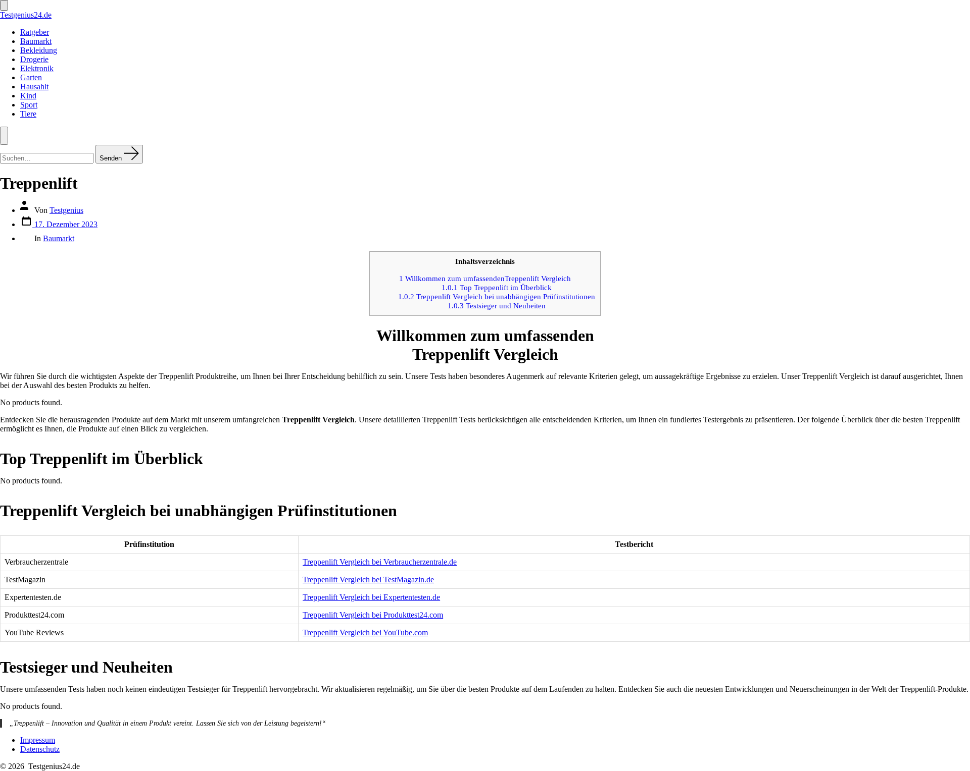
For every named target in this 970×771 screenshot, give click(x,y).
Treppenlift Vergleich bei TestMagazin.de (368, 579)
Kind (28, 95)
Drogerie (34, 59)
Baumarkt (36, 41)
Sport (28, 104)
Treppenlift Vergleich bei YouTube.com (365, 632)
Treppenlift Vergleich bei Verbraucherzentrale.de (380, 562)
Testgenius (66, 210)
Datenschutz (40, 749)
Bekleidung (38, 50)
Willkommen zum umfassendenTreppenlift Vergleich (485, 278)
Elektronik (37, 68)
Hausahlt (34, 86)
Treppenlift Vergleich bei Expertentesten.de (371, 597)
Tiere (28, 113)
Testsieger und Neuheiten (497, 305)
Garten (31, 77)
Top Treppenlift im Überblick (497, 287)
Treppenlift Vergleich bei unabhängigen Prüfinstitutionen (496, 296)
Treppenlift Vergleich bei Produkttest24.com (373, 615)
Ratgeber (34, 32)
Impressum (37, 740)
